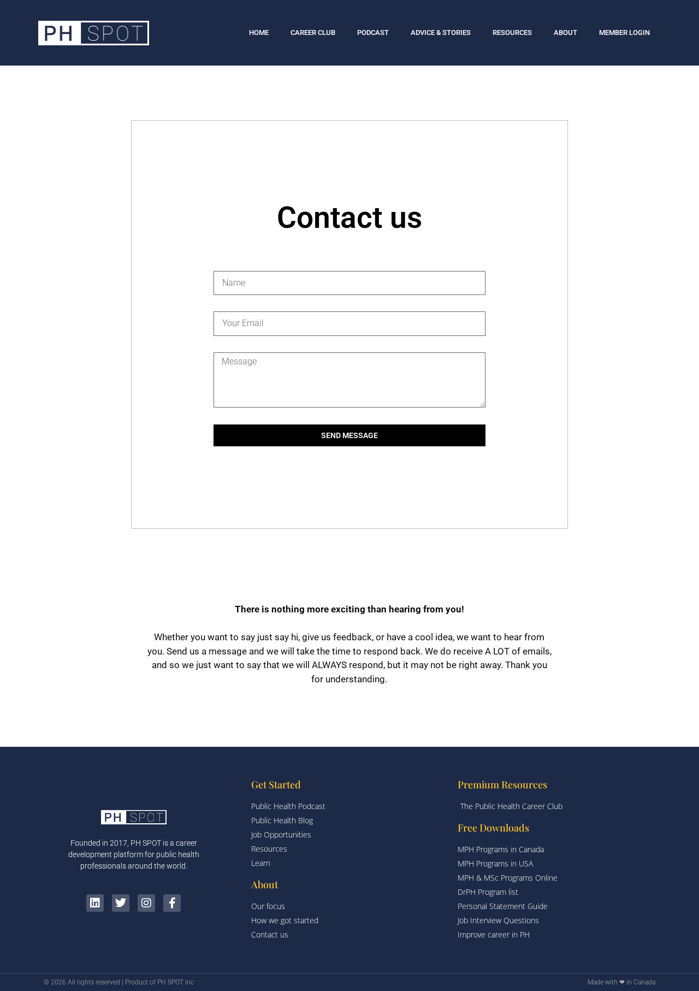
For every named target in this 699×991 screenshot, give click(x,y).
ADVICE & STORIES (441, 32)
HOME (259, 32)
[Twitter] (120, 903)
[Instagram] (146, 903)
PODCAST (373, 32)
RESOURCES (512, 32)
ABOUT (565, 32)
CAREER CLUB (313, 32)
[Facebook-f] (172, 903)
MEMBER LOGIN (624, 32)
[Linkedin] (95, 903)
